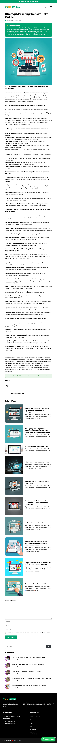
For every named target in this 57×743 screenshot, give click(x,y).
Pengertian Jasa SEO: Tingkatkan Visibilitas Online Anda (28, 664)
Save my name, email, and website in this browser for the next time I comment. (29, 632)
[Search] (48, 646)
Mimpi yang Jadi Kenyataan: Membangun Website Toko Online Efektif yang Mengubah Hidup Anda (37, 430)
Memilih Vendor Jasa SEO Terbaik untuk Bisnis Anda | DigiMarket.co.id (32, 678)
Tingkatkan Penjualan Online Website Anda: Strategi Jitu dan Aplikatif (38, 563)
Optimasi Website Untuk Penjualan (37, 523)
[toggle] (51, 7)
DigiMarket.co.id (17, 740)
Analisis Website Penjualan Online (36, 446)
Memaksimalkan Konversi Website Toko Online (37, 482)
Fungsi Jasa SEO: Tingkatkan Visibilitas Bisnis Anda (26, 671)
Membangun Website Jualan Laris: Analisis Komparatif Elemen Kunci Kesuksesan (37, 502)
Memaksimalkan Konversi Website (37, 584)
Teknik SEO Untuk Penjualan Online (37, 462)
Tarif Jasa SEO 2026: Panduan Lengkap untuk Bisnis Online (28, 657)
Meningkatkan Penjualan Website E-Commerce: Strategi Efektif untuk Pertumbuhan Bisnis (37, 543)
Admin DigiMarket (10, 20)
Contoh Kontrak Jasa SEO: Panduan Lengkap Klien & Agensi (29, 685)
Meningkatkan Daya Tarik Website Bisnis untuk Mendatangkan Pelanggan (37, 410)
